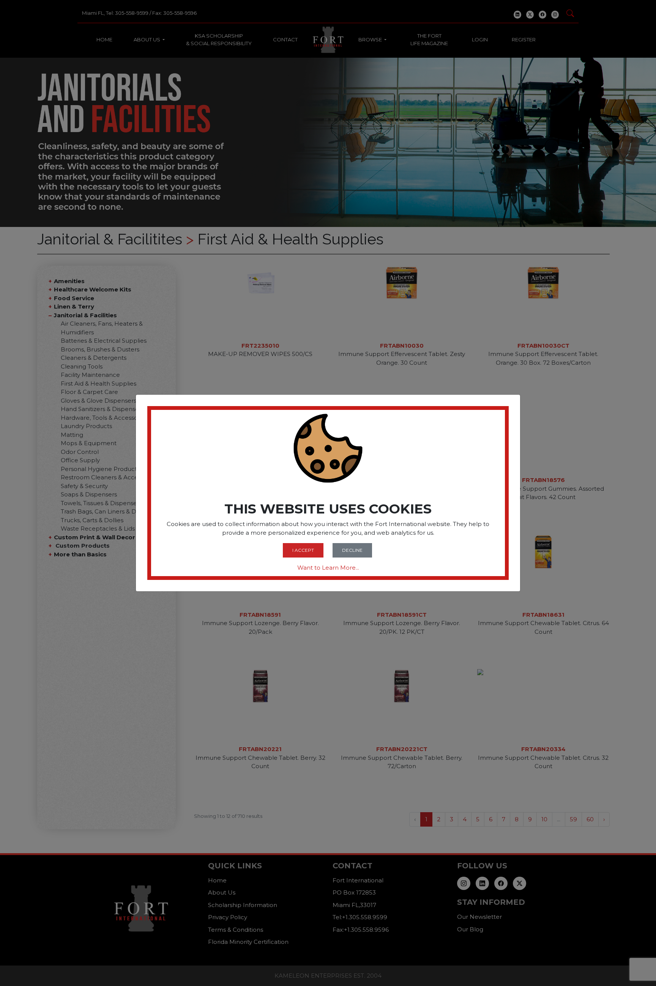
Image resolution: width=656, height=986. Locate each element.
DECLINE (352, 550)
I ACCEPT (303, 550)
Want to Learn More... (328, 567)
